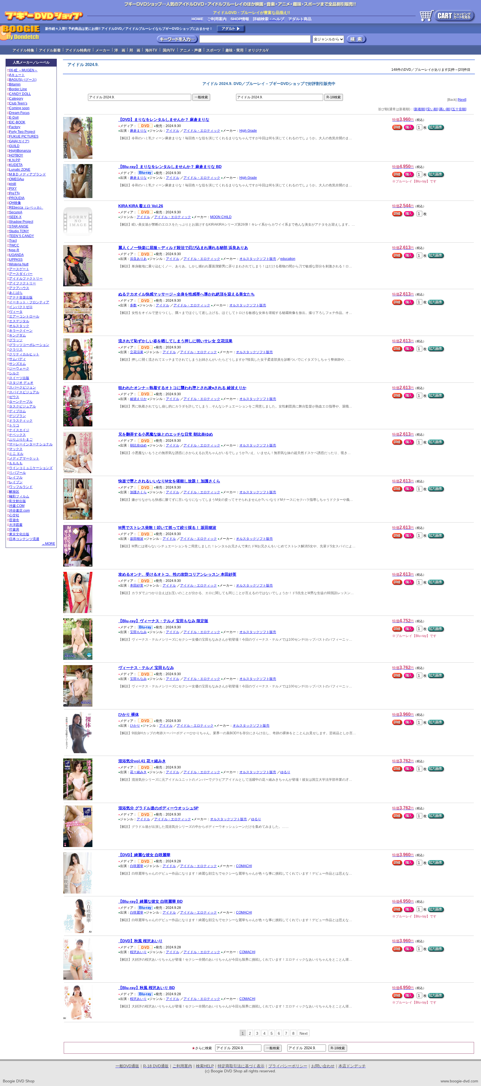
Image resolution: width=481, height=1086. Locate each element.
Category (16, 99)
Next (304, 1033)
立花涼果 (136, 352)
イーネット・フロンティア (29, 302)
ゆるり (285, 772)
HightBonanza (20, 151)
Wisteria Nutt (18, 264)
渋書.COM (16, 506)
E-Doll (14, 117)
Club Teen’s (18, 103)
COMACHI (244, 866)
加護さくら (138, 492)
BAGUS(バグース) (22, 80)
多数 (133, 305)
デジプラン (17, 416)
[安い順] (432, 109)
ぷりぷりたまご (21, 439)
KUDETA (16, 165)
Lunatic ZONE (19, 170)
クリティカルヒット (24, 354)
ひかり (135, 726)
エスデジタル (19, 321)
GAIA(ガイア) (19, 141)
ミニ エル (16, 454)
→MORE (48, 544)
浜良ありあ (138, 259)
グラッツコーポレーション (29, 345)
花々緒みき (138, 772)
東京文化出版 (19, 534)
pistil (12, 184)
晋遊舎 (14, 520)
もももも (16, 463)
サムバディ (17, 359)
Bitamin (15, 84)
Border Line (18, 89)
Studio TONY (19, 231)
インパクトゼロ (21, 307)
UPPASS (16, 260)
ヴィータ (16, 312)
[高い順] (444, 109)
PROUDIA (16, 198)
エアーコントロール (24, 316)
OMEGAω (16, 179)
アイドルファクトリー (26, 278)
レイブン (16, 482)
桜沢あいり (138, 952)
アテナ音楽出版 (21, 297)
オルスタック (19, 326)
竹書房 (14, 529)
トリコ (14, 425)
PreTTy (14, 193)
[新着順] (419, 109)
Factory (14, 127)
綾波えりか (138, 399)
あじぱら (16, 293)
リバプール (17, 473)
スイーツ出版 (19, 378)
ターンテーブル (21, 402)
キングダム (17, 335)
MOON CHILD (221, 217)
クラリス (16, 350)
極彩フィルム (19, 496)
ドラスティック (21, 421)
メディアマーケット (24, 458)
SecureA (15, 212)
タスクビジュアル (22, 406)
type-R (14, 250)
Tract (13, 241)
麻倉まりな (138, 131)
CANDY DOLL (20, 94)
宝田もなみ (138, 632)
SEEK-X (15, 217)
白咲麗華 (136, 866)
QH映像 (15, 203)
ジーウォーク (19, 368)
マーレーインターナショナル (31, 444)
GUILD (14, 146)
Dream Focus (19, 113)
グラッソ (16, 340)
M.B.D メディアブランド (27, 174)
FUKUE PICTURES (23, 136)
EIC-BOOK (17, 122)
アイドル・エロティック (201, 131)
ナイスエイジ (19, 430)
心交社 (14, 515)
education (287, 259)
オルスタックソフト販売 (257, 259)
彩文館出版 (17, 501)
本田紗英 (136, 585)
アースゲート (19, 269)
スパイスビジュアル (24, 392)
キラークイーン (21, 331)
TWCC (14, 245)
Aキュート (17, 75)
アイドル (172, 131)
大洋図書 (16, 525)
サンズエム (17, 364)
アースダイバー (21, 274)
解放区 (14, 492)
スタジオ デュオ (21, 383)
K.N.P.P (14, 160)
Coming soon (19, 108)
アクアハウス (19, 288)
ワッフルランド (21, 487)
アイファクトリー (22, 283)
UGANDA (16, 255)
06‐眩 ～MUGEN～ (23, 70)
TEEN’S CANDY (21, 236)
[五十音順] (458, 109)
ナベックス (17, 435)
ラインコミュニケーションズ (31, 468)
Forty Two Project (22, 132)
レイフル (16, 477)
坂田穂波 (136, 539)
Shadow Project (21, 222)
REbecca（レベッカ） (26, 207)
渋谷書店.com (19, 511)
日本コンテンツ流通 (24, 539)
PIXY (13, 189)
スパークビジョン (22, 387)
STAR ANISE (18, 226)
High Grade (248, 131)
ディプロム (17, 411)
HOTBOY (16, 155)
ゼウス (14, 397)
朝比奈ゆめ (138, 445)
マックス (16, 449)
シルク (14, 373)
